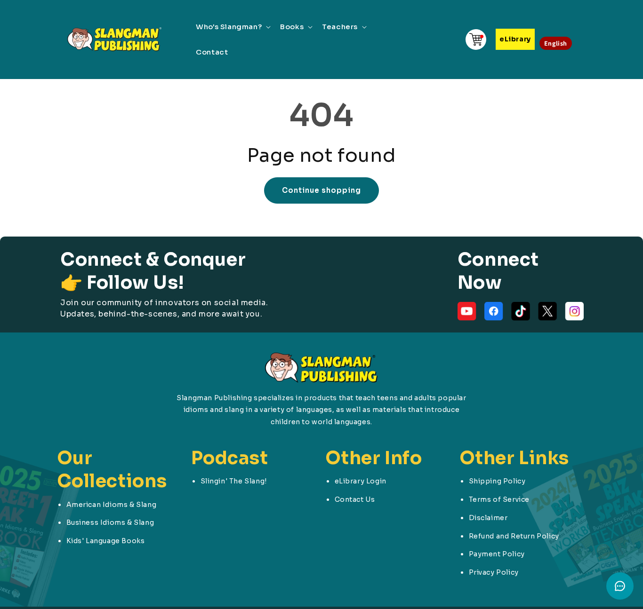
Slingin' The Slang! (234, 481)
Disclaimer (488, 518)
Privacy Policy (494, 572)
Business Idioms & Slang (110, 522)
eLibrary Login (360, 481)
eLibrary (515, 39)
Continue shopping (321, 190)
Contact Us (355, 499)
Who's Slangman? (229, 26)
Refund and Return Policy (514, 536)
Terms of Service (499, 499)
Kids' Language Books (105, 541)
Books (292, 26)
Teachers (340, 26)
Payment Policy (497, 554)
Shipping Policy (497, 481)
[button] (232, 26)
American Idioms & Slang (111, 504)
